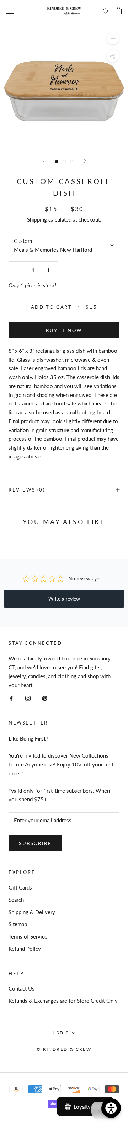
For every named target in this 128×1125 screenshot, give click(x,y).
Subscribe (35, 843)
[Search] (106, 10)
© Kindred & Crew (64, 1049)
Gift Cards (20, 887)
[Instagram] (28, 697)
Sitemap (18, 924)
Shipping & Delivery (32, 912)
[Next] (85, 161)
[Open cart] (119, 10)
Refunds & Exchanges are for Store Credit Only (63, 1000)
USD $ (61, 1032)
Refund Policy (25, 948)
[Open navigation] (10, 11)
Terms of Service (28, 936)
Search (16, 899)
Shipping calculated (49, 219)
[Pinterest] (44, 697)
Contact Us (21, 988)
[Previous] (43, 161)
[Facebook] (11, 697)
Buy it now (64, 330)
